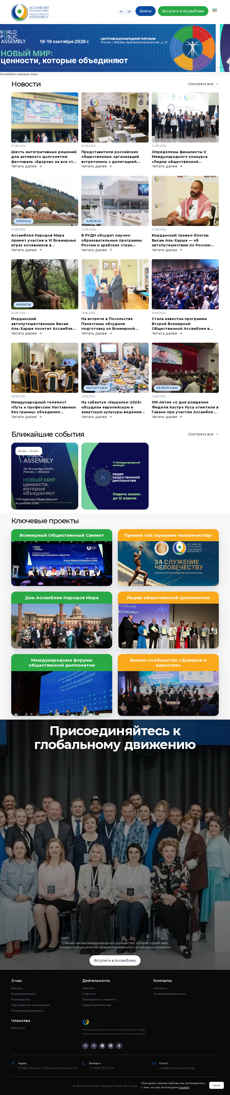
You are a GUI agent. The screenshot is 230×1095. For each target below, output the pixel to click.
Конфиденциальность (169, 994)
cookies (184, 1087)
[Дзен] (102, 1046)
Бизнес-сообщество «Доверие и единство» (168, 663)
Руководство (20, 999)
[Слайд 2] (87, 67)
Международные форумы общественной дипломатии (62, 663)
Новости (88, 988)
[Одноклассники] (119, 1046)
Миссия (16, 988)
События (88, 994)
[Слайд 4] (197, 67)
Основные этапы (23, 994)
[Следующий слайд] (201, 48)
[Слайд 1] (33, 67)
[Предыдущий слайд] (29, 48)
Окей (216, 1085)
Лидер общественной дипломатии (168, 597)
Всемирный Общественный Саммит (62, 535)
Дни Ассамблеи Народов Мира (62, 597)
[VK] (94, 1046)
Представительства (96, 1005)
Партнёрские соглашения (30, 1005)
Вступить (18, 1028)
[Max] (110, 1046)
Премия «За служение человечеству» (168, 535)
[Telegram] (85, 1046)
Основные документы (27, 1010)
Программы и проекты (99, 999)
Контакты (160, 988)
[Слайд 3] (142, 67)
